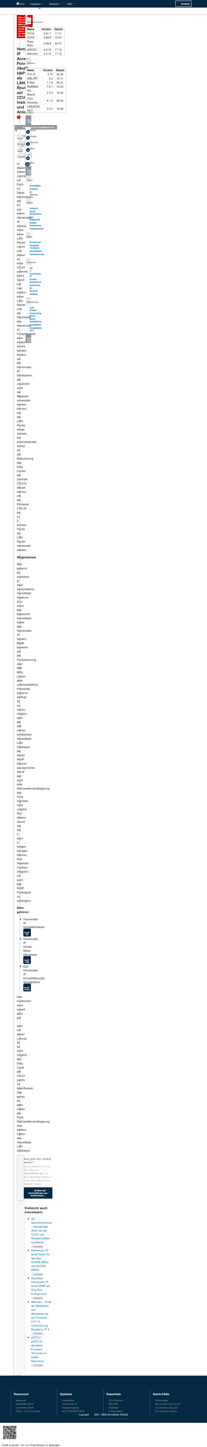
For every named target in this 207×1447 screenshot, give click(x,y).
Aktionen (29, 131)
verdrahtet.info (37, 254)
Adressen (20, 1400)
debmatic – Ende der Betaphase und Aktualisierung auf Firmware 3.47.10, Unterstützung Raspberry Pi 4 (41, 1315)
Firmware (29, 137)
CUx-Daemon (115, 1400)
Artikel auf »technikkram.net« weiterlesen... (38, 1193)
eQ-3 (29, 156)
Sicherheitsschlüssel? (166, 1407)
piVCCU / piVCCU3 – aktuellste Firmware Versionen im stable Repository (39, 1349)
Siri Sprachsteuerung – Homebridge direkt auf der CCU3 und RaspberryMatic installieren (41, 1230)
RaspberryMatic (70, 1407)
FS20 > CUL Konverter (27, 1411)
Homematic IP (35, 274)
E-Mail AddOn (115, 1411)
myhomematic (37, 228)
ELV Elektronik (35, 218)
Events (29, 149)
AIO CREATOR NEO (73, 1411)
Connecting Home (35, 314)
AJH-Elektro (33, 308)
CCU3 (20, 138)
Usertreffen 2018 (24, 1407)
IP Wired (20, 150)
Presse (28, 163)
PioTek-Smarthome (35, 224)
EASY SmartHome (36, 212)
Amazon (34, 208)
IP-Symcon (34, 193)
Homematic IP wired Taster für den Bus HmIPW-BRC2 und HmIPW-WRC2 (40, 1260)
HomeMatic (35, 185)
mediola (34, 189)
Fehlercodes (161, 1400)
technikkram (36, 251)
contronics (35, 285)
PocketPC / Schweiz (34, 246)
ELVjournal (29, 143)
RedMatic (113, 1407)
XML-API (113, 1403)
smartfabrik (35, 324)
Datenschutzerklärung (105, 1418)
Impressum (86, 1418)
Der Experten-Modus (165, 1411)
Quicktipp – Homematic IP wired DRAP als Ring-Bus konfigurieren (40, 1286)
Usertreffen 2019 (24, 1403)
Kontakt (123, 1418)
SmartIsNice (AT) (36, 329)
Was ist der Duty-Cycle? (167, 1403)
